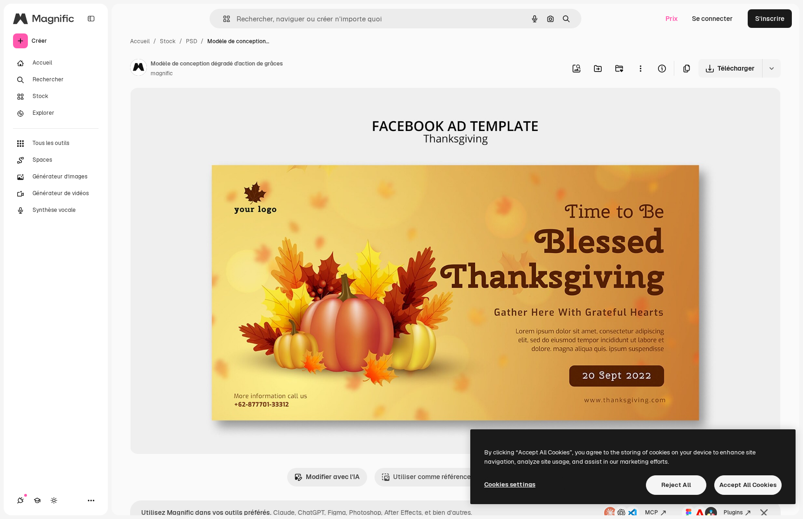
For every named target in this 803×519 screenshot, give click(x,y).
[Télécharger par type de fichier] (771, 68)
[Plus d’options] (640, 68)
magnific (162, 73)
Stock (168, 41)
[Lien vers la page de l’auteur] (138, 69)
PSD (191, 41)
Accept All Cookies (748, 485)
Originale (191, 105)
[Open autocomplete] (223, 18)
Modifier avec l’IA (333, 477)
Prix (671, 18)
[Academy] (37, 500)
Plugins (733, 512)
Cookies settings (509, 484)
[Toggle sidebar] (91, 18)
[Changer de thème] (53, 500)
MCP (651, 512)
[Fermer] (764, 513)
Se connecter (712, 18)
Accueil (140, 41)
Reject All (676, 485)
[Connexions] (20, 500)
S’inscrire (769, 18)
